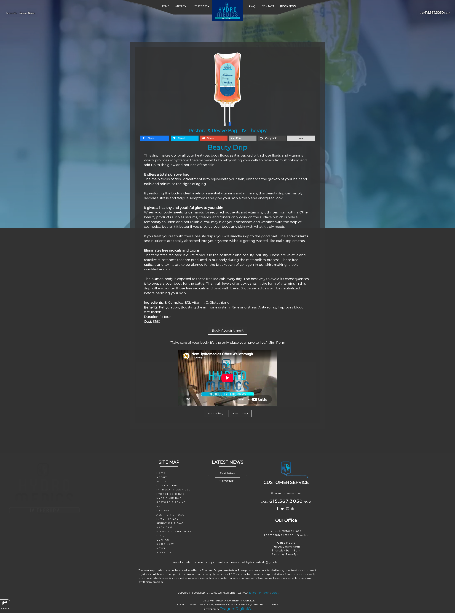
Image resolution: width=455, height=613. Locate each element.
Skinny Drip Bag (170, 523)
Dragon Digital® (235, 608)
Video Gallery (240, 413)
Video (161, 481)
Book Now (165, 544)
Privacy (264, 592)
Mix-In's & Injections (174, 531)
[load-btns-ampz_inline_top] (301, 138)
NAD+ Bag (164, 527)
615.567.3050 (434, 13)
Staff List (164, 552)
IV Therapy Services (173, 489)
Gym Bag (163, 510)
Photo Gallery (215, 413)
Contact (268, 6)
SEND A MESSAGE (287, 493)
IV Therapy (200, 6)
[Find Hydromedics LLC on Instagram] (288, 509)
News (160, 548)
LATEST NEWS (227, 462)
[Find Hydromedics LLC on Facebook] (278, 509)
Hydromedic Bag (170, 494)
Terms (252, 592)
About (180, 6)
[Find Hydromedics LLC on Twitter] (283, 509)
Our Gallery (167, 485)
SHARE (5, 608)
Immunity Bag (167, 518)
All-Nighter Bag (170, 514)
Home (165, 6)
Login (275, 592)
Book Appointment (227, 330)
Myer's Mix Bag (169, 498)
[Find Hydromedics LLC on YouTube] (293, 509)
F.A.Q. (252, 6)
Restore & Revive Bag (171, 504)
